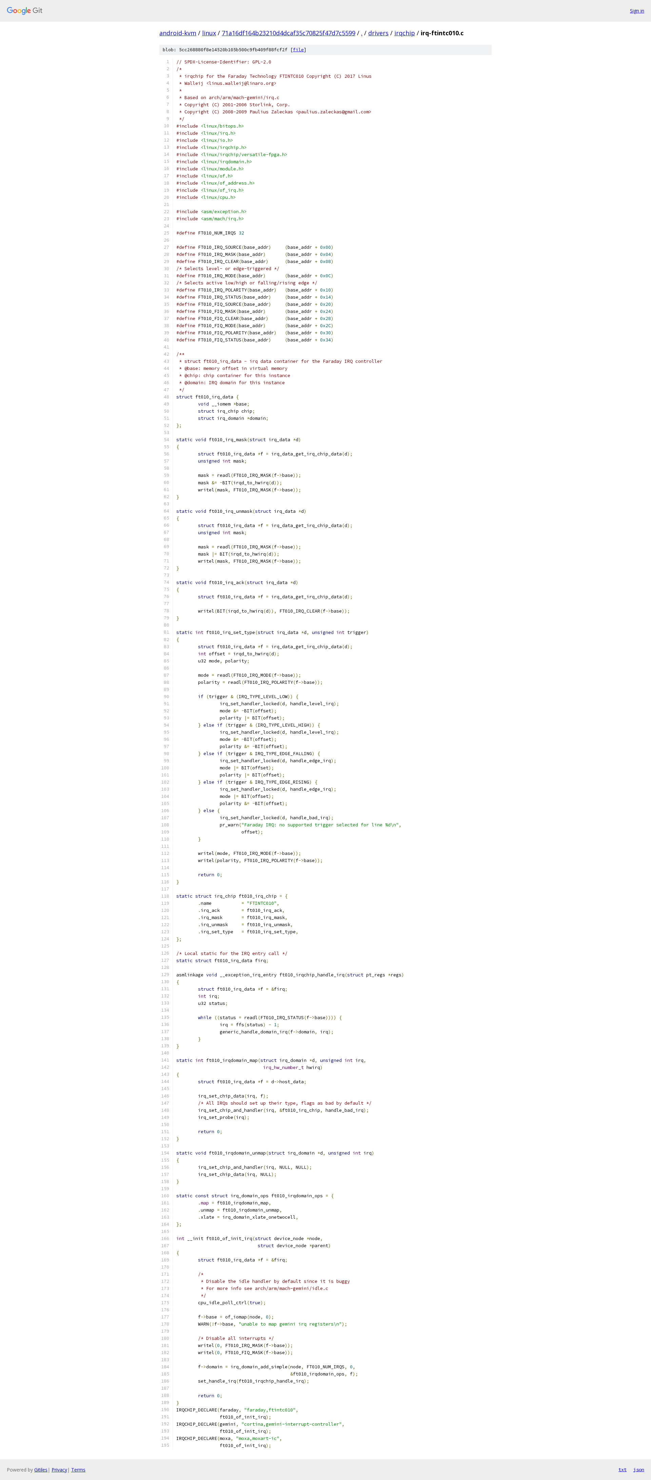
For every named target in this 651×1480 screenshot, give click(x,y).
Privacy (59, 1469)
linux (209, 33)
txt (622, 1469)
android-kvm (177, 33)
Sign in (637, 10)
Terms (78, 1469)
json (638, 1469)
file (298, 50)
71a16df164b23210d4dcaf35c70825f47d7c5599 (288, 33)
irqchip (404, 33)
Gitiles (40, 1469)
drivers (378, 33)
